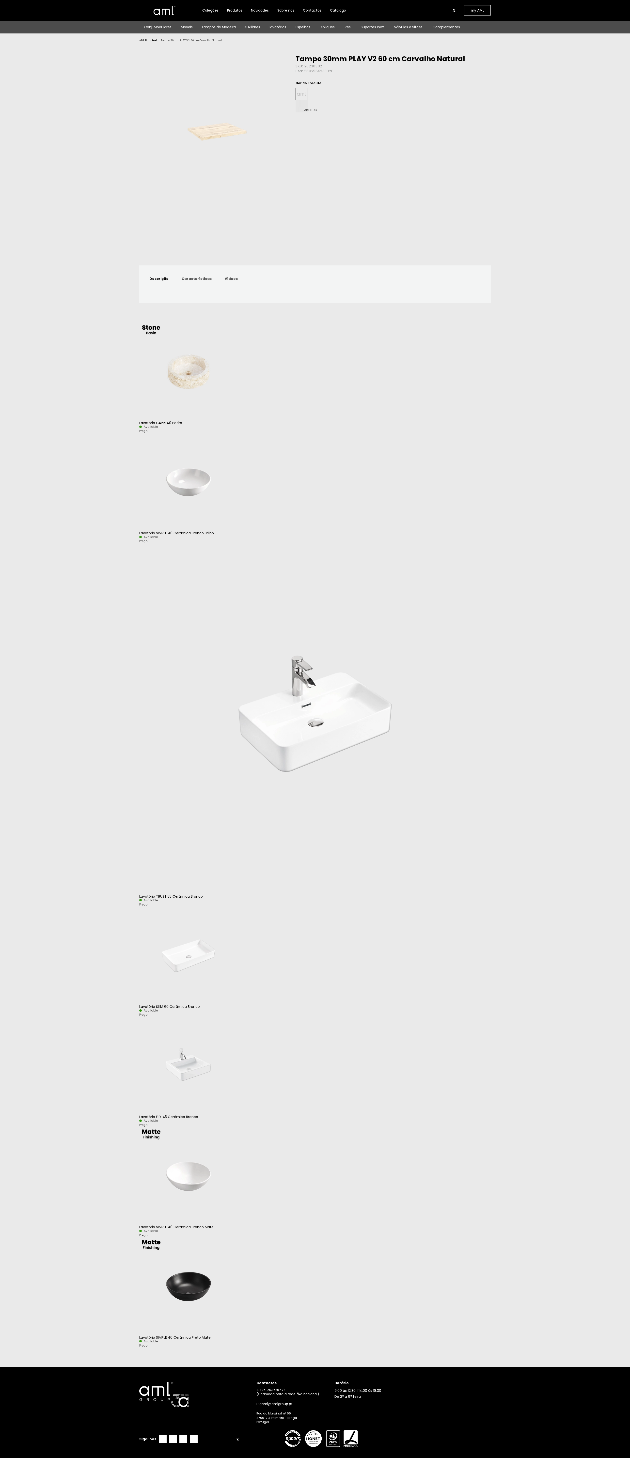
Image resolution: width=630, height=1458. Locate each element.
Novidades (260, 10)
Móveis (187, 27)
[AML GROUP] (196, 1394)
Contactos (312, 10)
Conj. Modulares (158, 27)
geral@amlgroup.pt (276, 1404)
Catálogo (338, 10)
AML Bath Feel (148, 40)
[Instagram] (173, 1439)
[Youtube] (194, 1439)
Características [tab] (197, 278)
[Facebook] (163, 1439)
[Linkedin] (183, 1439)
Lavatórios (277, 27)
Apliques (327, 27)
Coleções (210, 10)
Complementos (446, 27)
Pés (348, 27)
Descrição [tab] (159, 278)
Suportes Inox (372, 27)
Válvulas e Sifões (408, 27)
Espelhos (303, 27)
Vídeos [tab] (231, 278)
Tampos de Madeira (218, 27)
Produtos (234, 10)
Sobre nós (285, 10)
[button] (448, 10)
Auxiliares (252, 27)
